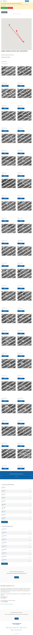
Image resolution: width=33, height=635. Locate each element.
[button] (24, 42)
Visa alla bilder (4, 563)
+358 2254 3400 (24, 627)
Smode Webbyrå (16, 633)
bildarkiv (26, 589)
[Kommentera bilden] (8, 74)
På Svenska (27, 1)
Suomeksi (31, 1)
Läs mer (16, 577)
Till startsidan (4, 12)
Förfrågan (5, 108)
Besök (16, 618)
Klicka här (16, 476)
